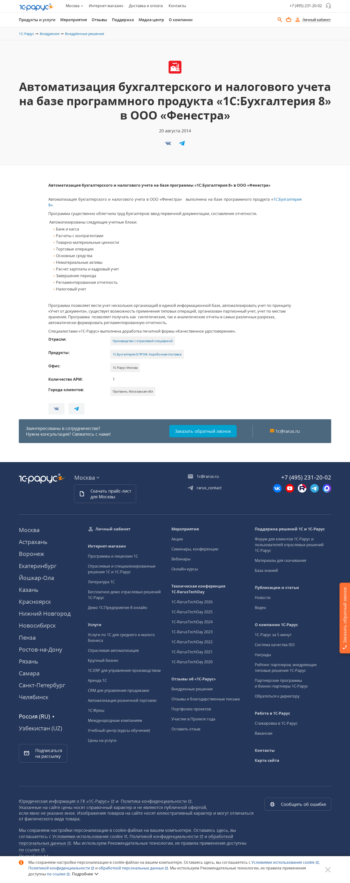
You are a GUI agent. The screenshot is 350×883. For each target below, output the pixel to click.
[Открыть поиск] (280, 20)
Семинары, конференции (194, 549)
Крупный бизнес (103, 660)
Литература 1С (101, 581)
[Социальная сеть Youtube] (289, 488)
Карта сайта (267, 760)
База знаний (266, 570)
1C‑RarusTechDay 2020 (192, 661)
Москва (29, 530)
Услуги (94, 624)
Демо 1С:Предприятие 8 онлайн (117, 607)
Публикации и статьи (277, 587)
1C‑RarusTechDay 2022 (192, 641)
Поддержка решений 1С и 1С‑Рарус (290, 529)
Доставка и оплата (146, 5)
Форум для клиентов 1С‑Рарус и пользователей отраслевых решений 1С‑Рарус (289, 544)
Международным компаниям (115, 720)
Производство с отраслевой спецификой (143, 341)
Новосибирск (37, 625)
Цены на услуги (102, 740)
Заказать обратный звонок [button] (203, 431)
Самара (29, 673)
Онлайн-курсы (184, 569)
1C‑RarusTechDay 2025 (192, 611)
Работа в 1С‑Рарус (272, 713)
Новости (262, 597)
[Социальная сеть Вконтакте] (277, 488)
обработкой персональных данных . (134, 868)
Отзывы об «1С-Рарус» (193, 679)
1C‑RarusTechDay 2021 (192, 651)
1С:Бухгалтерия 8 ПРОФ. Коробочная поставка (147, 354)
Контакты (177, 5)
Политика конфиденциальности (154, 801)
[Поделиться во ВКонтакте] (168, 144)
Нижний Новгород (45, 613)
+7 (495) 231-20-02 (306, 5)
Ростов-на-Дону (40, 649)
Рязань (28, 661)
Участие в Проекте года (193, 719)
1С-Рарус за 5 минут (273, 634)
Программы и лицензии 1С (113, 556)
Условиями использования (285, 862)
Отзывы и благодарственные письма (205, 699)
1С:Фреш (96, 710)
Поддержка (123, 19)
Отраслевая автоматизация (113, 650)
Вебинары (180, 559)
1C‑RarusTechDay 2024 (192, 621)
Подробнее (82, 874)
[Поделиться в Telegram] (181, 144)
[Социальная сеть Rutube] (302, 488)
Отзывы (99, 19)
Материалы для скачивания (280, 560)
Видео (260, 607)
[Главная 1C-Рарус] (37, 7)
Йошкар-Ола (36, 578)
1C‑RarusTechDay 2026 (192, 601)
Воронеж (31, 554)
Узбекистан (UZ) (40, 728)
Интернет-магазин (106, 5)
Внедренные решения (192, 689)
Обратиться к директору (277, 696)
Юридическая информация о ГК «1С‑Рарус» (65, 801)
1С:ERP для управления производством (124, 670)
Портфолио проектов (191, 709)
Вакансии (263, 733)
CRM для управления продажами (118, 690)
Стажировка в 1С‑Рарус (276, 723)
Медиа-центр (151, 19)
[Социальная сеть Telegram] (314, 488)
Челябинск (33, 697)
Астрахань (33, 542)
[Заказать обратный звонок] (328, 6)
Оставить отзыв (185, 729)
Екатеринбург (37, 566)
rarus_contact (209, 487)
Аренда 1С (97, 680)
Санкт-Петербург (42, 685)
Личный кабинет (112, 529)
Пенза (27, 637)
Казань (28, 590)
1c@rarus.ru (287, 431)
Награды (263, 654)
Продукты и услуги (37, 19)
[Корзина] (288, 19)
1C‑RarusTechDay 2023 (192, 631)
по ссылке (30, 850)
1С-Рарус (26, 33)
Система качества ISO (275, 644)
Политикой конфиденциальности (59, 868)
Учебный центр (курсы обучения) (119, 730)
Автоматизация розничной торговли (122, 700)
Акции (177, 539)
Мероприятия (73, 19)
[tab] (37, 20)
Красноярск (35, 601)
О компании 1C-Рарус (276, 624)
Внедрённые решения (84, 33)
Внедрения (49, 33)
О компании (181, 19)
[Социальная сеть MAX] (327, 488)
